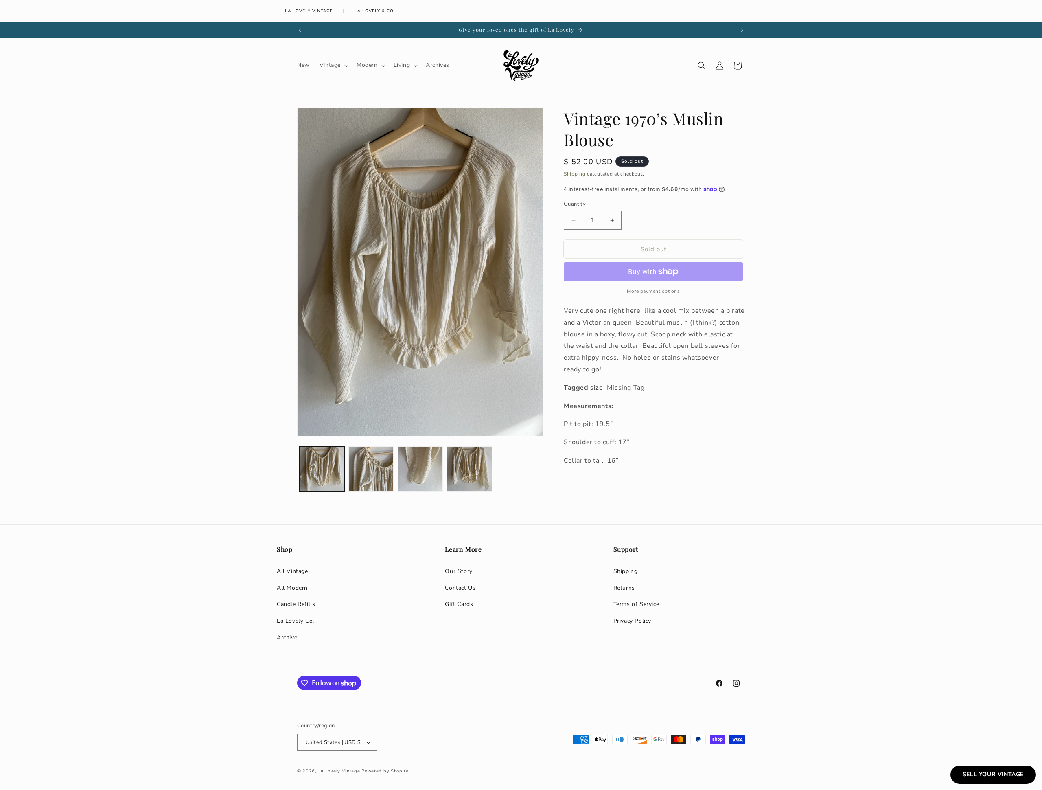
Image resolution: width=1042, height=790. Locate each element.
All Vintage (292, 571)
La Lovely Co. (295, 621)
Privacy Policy (632, 621)
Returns (624, 588)
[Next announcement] (742, 30)
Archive (287, 637)
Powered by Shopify (385, 771)
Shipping (575, 174)
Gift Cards (459, 604)
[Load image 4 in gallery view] (469, 469)
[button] (333, 65)
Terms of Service (636, 604)
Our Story (458, 571)
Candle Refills (296, 604)
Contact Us (460, 588)
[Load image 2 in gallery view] (371, 469)
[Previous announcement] (300, 30)
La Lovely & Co (374, 11)
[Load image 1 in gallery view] (321, 469)
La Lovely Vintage (309, 11)
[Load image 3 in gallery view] (420, 469)
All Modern (292, 588)
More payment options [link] (653, 291)
